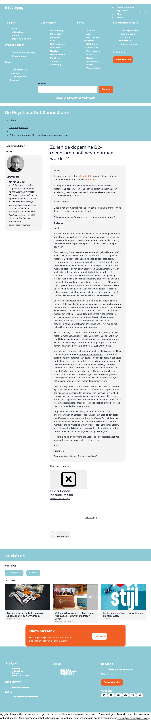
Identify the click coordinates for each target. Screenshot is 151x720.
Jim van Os (13, 177)
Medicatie (33, 573)
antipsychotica (14, 573)
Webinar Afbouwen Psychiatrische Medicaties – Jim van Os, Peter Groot (74, 616)
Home (12, 120)
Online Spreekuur (18, 127)
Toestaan (121, 718)
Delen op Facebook (60, 491)
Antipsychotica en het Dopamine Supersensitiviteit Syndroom (25, 614)
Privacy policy (142, 718)
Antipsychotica (73, 259)
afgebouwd (90, 180)
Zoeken (42, 84)
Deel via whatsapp (60, 498)
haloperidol (83, 176)
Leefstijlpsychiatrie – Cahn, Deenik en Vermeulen (123, 614)
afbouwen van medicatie (91, 355)
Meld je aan (99, 636)
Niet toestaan (130, 718)
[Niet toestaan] (149, 718)
